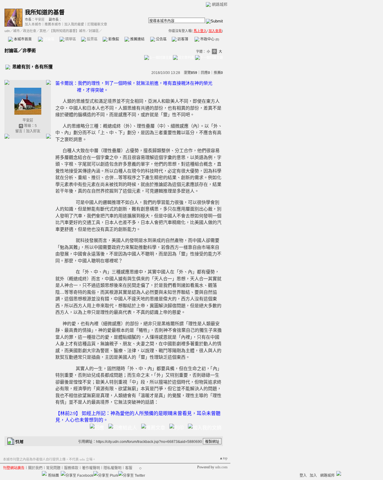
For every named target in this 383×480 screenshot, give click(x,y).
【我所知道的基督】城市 (67, 31)
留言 (18, 131)
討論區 (48, 39)
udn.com (221, 467)
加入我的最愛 (74, 24)
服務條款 (71, 468)
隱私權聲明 (112, 468)
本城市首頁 (22, 39)
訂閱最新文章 (97, 24)
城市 (16, 31)
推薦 (218, 73)
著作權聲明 (91, 468)
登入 (303, 475)
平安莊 (40, 19)
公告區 (161, 39)
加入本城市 (33, 24)
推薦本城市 (53, 24)
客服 (128, 468)
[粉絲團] (44, 473)
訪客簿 (182, 39)
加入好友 (33, 131)
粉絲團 (53, 475)
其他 (42, 31)
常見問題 (53, 468)
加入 (313, 475)
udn (7, 31)
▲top (223, 458)
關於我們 (35, 468)
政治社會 (29, 31)
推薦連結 (137, 39)
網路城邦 (219, 4)
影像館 (113, 39)
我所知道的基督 (45, 12)
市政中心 (209, 39)
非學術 (29, 50)
